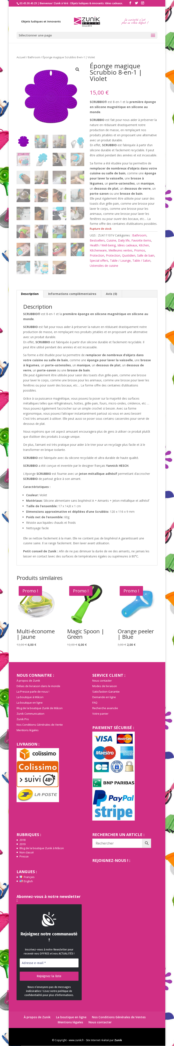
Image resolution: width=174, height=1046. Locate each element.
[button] (77, 69)
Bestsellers (97, 240)
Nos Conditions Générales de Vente (40, 725)
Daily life (124, 240)
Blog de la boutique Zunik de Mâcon (40, 708)
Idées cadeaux (127, 245)
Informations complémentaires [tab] (72, 294)
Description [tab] (30, 294)
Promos (139, 250)
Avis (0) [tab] (111, 294)
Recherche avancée (105, 708)
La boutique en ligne (30, 702)
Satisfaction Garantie (106, 691)
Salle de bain (145, 255)
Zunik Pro (23, 719)
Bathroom (34, 57)
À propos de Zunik (28, 680)
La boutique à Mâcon (30, 697)
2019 (22, 844)
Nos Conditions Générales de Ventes (119, 1017)
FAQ (94, 702)
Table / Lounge (120, 260)
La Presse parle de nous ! (33, 691)
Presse (24, 856)
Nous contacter (102, 680)
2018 (22, 840)
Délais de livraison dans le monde (38, 686)
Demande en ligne (104, 697)
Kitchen (144, 245)
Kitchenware (98, 250)
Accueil (21, 57)
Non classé (27, 852)
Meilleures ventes (120, 250)
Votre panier (100, 713)
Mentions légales (28, 730)
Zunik (118, 1040)
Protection (97, 255)
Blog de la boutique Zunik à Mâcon (42, 848)
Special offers (99, 260)
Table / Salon (141, 260)
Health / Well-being (103, 245)
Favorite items (141, 240)
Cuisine (111, 240)
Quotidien (128, 255)
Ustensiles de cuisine (104, 266)
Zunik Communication (30, 713)
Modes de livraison (104, 686)
